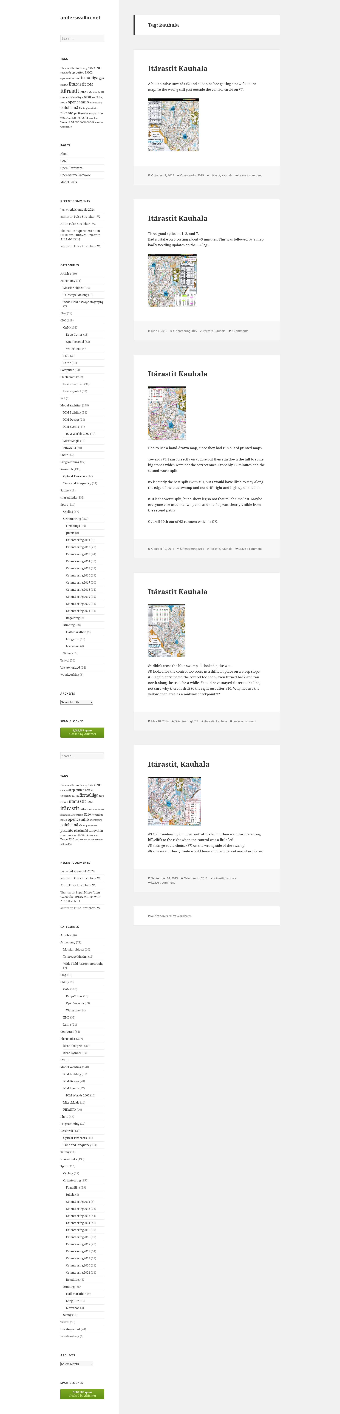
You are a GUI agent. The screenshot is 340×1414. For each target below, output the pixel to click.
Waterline (73, 349)
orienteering (96, 102)
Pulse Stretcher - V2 (87, 217)
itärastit (69, 90)
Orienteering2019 (78, 597)
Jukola (70, 533)
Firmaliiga (73, 526)
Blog (85, 68)
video (79, 122)
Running (69, 625)
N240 (87, 97)
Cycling (68, 512)
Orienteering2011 (78, 540)
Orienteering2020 (78, 604)
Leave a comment (250, 175)
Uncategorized (70, 667)
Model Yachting (70, 405)
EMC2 (89, 72)
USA (72, 122)
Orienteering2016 (78, 575)
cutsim (64, 72)
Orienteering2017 (78, 582)
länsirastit (65, 97)
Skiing (67, 653)
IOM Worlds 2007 (77, 434)
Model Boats (68, 182)
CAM (91, 68)
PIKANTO (69, 448)
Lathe (67, 363)
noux (63, 102)
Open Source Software (75, 175)
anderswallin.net (80, 17)
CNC (97, 67)
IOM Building (72, 412)
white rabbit (66, 126)
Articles (65, 274)
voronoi (88, 122)
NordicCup (97, 97)
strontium (93, 118)
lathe (83, 92)
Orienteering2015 (78, 568)
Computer (67, 370)
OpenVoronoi (75, 342)
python (98, 113)
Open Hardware (71, 168)
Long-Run (72, 639)
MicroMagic (76, 97)
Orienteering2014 (78, 561)
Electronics (67, 377)
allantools (76, 68)
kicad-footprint (73, 384)
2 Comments (239, 331)
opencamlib (78, 102)
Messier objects (73, 288)
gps (101, 78)
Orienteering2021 (78, 611)
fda (77, 78)
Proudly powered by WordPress (169, 916)
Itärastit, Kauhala (178, 764)
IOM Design (71, 420)
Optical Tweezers (75, 476)
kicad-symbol (72, 391)
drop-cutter (76, 72)
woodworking (69, 675)
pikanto (66, 113)
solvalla (83, 118)
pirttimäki (81, 113)
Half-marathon (76, 632)
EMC (66, 356)
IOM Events (71, 427)
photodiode (91, 108)
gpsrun (64, 84)
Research (66, 469)
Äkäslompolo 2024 (82, 209)
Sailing (65, 490)
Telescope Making (75, 295)
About (64, 154)
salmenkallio (71, 118)
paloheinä (69, 107)
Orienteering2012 (78, 547)
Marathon (73, 646)
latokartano (92, 92)
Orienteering (72, 519)
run (62, 118)
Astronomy (67, 281)
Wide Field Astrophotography (83, 302)
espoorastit (65, 78)
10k (62, 68)
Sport (64, 505)
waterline (99, 122)
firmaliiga (89, 77)
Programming (69, 462)
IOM (90, 84)
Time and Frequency (77, 483)
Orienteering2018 (78, 590)
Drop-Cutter (74, 334)
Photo (82, 108)
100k (67, 68)
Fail (62, 398)
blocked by (82, 732)
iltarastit (77, 84)
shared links (68, 497)
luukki (101, 92)
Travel (64, 122)
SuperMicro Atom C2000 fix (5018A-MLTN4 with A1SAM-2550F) (80, 235)
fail (73, 78)
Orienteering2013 (78, 554)
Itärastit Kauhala (178, 68)
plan (91, 113)
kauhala (227, 175)
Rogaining (73, 618)
